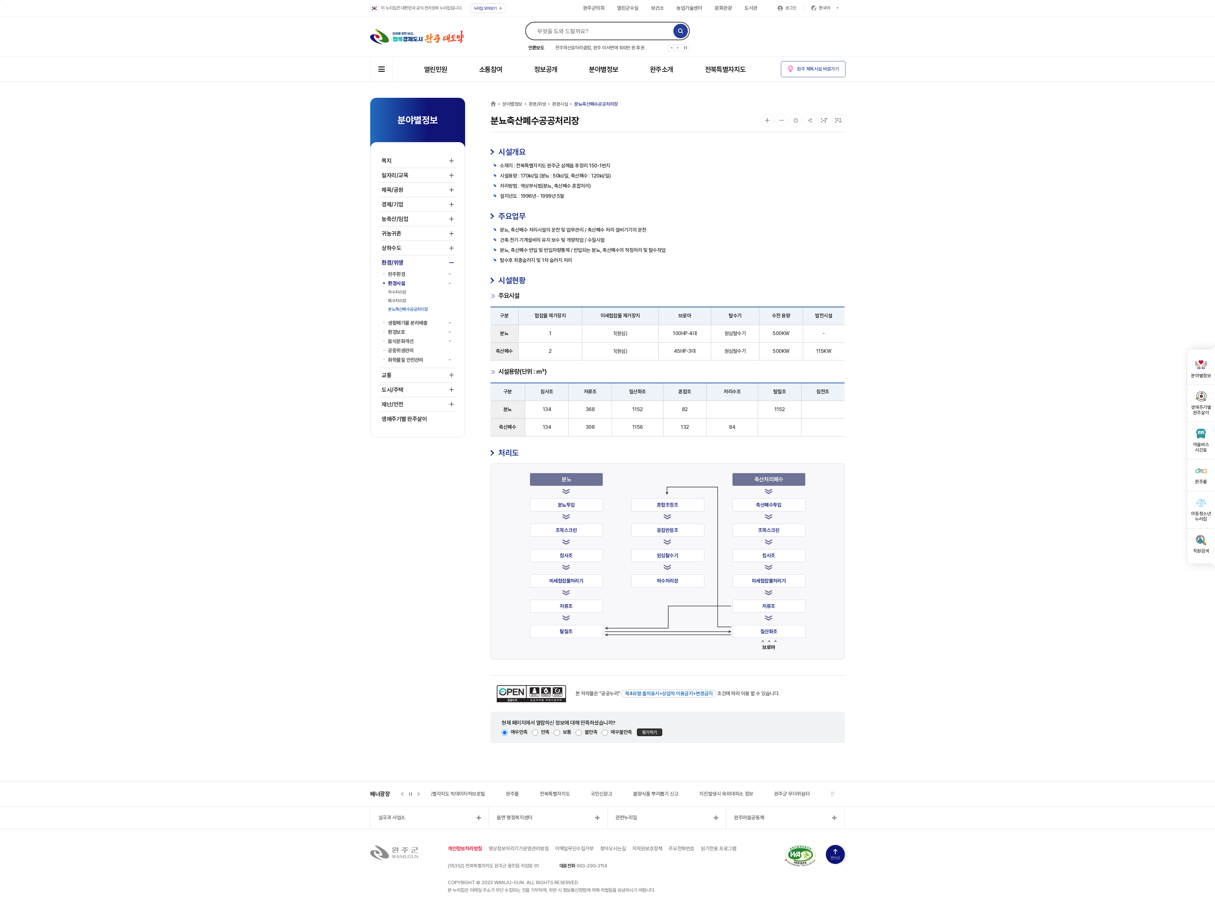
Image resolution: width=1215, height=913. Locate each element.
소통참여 (490, 69)
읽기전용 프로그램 (718, 849)
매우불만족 (621, 732)
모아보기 (485, 8)
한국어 (824, 7)
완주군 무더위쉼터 (792, 794)
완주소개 (661, 69)
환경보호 (396, 332)
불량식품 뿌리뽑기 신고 (655, 794)
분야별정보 (603, 69)
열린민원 (435, 69)
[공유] (810, 120)
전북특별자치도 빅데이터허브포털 (452, 794)
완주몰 (512, 794)
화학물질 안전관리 (405, 360)
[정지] (685, 48)
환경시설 (396, 283)
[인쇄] (795, 120)
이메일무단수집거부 (574, 849)
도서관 (751, 8)
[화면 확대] (767, 120)
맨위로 (835, 858)
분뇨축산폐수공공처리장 (408, 309)
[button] (671, 49)
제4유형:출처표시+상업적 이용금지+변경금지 (669, 694)
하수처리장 (397, 292)
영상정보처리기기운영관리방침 (519, 849)
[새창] (800, 849)
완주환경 (396, 274)
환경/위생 (537, 104)
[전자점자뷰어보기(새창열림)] (824, 120)
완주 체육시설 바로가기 (818, 69)
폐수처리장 (397, 300)
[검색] (680, 31)
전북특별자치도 (725, 69)
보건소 (657, 8)
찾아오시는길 (613, 849)
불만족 (591, 732)
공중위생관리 (401, 350)
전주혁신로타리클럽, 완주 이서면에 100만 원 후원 (599, 48)
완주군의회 (594, 8)
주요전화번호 (682, 849)
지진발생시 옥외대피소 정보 (726, 794)
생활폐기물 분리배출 (407, 323)
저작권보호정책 (647, 849)
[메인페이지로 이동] (417, 36)
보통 (567, 732)
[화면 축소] (781, 120)
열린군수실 (628, 8)
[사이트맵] (382, 69)
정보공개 (546, 69)
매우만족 (519, 732)
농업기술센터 (689, 8)
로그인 (790, 7)
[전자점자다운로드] (838, 120)
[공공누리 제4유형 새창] (531, 693)
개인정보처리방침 (465, 849)
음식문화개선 (401, 341)
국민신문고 (601, 794)
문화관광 (723, 8)
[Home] (493, 103)
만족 (545, 732)
